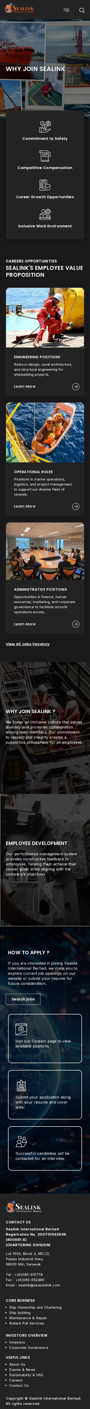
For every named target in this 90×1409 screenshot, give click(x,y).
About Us (17, 1364)
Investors (17, 1342)
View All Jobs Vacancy (28, 644)
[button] (82, 10)
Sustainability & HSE (26, 1375)
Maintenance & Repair (28, 1318)
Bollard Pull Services (26, 1323)
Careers (16, 1380)
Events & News (22, 1369)
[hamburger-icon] (66, 11)
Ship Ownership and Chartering (35, 1307)
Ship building (20, 1312)
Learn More (24, 386)
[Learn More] (75, 386)
